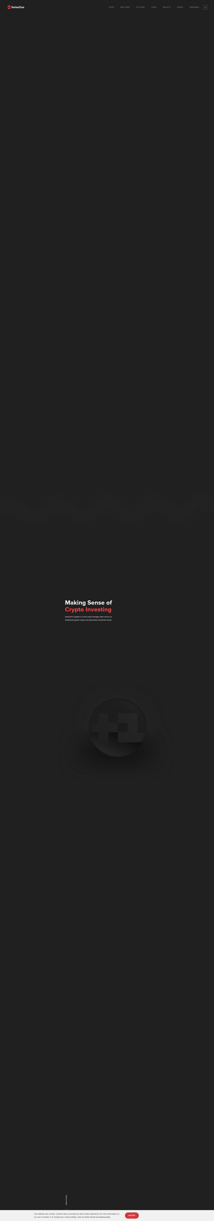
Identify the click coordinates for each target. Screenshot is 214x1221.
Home (111, 7)
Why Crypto (125, 7)
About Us (167, 7)
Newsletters (194, 7)
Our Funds (140, 7)
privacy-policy (104, 1217)
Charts (153, 7)
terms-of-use (90, 1217)
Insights (180, 7)
